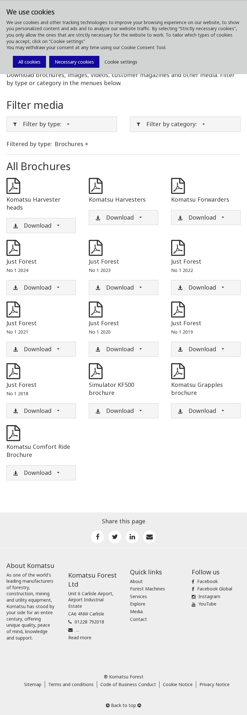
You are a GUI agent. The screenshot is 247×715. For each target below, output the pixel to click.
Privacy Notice (214, 684)
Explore (137, 604)
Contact (138, 619)
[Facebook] (97, 536)
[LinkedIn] (132, 536)
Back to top (123, 705)
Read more (79, 637)
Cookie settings (121, 62)
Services (138, 596)
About (136, 581)
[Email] (149, 536)
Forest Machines (147, 589)
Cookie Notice (178, 684)
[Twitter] (114, 536)
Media (136, 611)
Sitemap (32, 684)
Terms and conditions (71, 684)
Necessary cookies (74, 62)
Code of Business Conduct (128, 684)
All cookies (29, 62)
